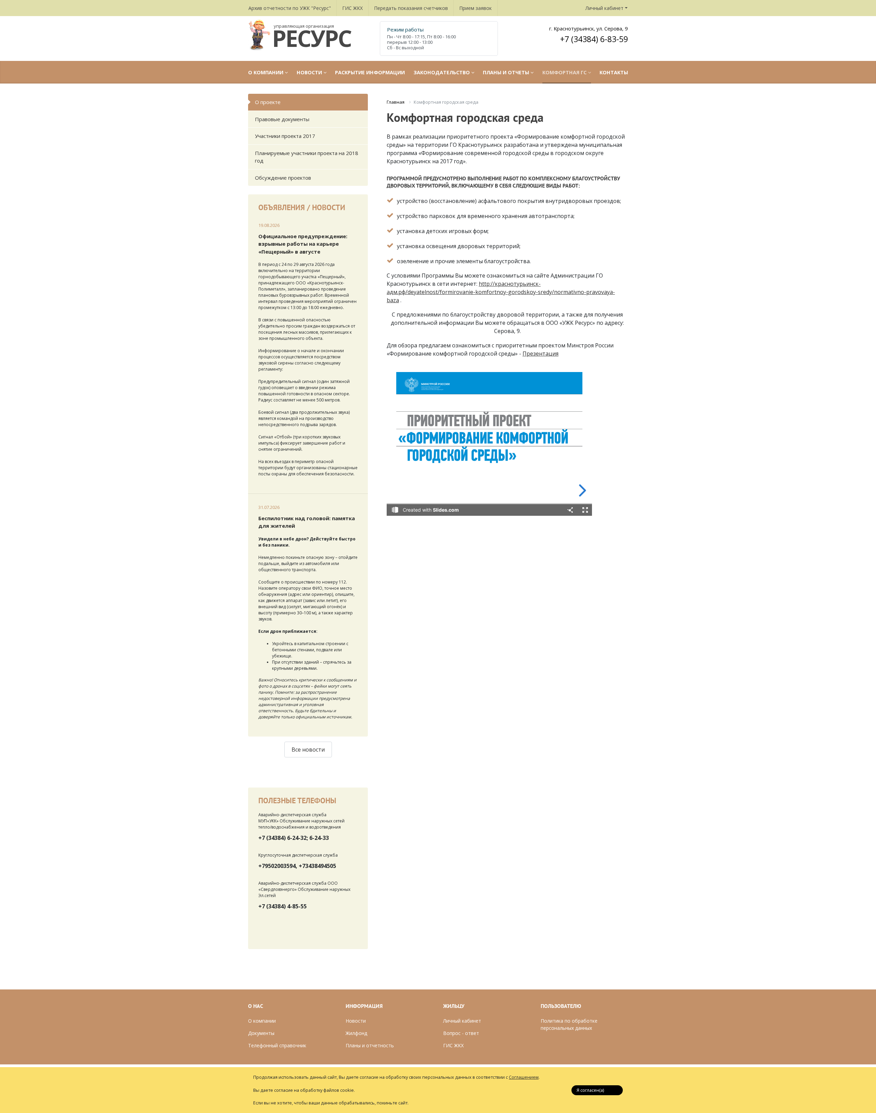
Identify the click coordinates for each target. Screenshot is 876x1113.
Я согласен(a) (590, 1090)
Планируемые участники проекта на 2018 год (306, 157)
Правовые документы (282, 119)
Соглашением (524, 1077)
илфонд (358, 1033)
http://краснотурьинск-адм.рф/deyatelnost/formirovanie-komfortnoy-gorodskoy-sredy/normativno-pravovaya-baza (501, 292)
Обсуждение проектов (283, 177)
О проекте (268, 102)
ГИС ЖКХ (352, 8)
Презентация (540, 353)
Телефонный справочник (277, 1045)
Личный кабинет (604, 8)
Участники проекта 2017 (285, 135)
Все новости (308, 749)
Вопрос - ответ (461, 1033)
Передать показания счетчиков (411, 8)
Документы (261, 1033)
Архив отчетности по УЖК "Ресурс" (289, 8)
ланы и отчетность (371, 1045)
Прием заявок (475, 8)
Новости (356, 1021)
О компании (262, 1021)
